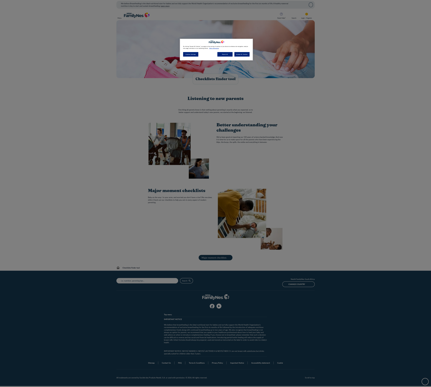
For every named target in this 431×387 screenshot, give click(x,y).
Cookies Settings (190, 54)
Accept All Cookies (242, 54)
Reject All (225, 54)
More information (214, 48)
